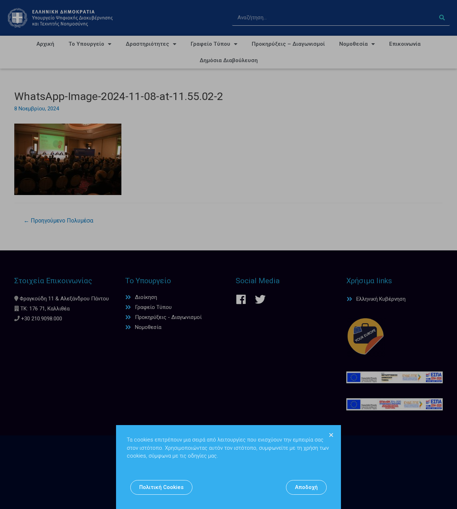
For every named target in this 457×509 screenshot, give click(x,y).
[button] (161, 487)
